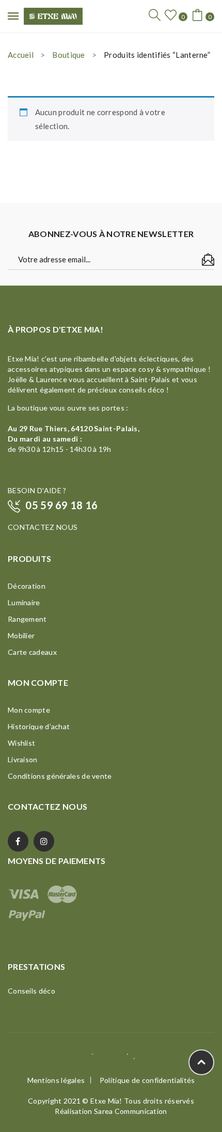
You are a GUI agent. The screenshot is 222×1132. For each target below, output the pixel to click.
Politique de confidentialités (147, 1080)
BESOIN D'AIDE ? (37, 490)
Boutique (68, 54)
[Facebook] (18, 841)
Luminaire (24, 602)
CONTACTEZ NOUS (42, 527)
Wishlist (21, 742)
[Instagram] (44, 841)
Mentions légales (56, 1080)
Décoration (26, 585)
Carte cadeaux (32, 652)
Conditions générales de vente (60, 776)
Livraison (23, 759)
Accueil (21, 54)
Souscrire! (208, 259)
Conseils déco (31, 990)
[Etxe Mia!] (53, 15)
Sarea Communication (130, 1111)
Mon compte (29, 709)
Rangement (27, 619)
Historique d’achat (39, 726)
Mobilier (21, 635)
